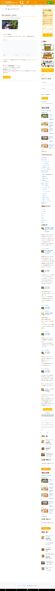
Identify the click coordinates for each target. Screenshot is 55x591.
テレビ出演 (44, 163)
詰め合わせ (43, 220)
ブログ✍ (16, 5)
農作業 (42, 180)
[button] (35, 2)
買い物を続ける (46, 469)
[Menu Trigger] (51, 4)
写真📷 (21, 5)
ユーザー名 (43, 82)
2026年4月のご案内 (51, 123)
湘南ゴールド (45, 199)
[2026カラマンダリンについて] (44, 116)
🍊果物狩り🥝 (9, 5)
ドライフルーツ (45, 191)
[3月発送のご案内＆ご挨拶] (44, 138)
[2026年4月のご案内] (44, 124)
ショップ (27, 5)
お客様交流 (43, 157)
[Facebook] (20, 1)
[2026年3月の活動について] (44, 130)
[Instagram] (20, 3)
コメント (5, 39)
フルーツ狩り (45, 165)
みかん (42, 213)
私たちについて (46, 5)
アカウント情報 (41, 2)
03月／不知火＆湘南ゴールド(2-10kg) (49, 251)
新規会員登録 (43, 101)
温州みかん (44, 197)
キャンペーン (45, 161)
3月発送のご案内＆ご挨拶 (51, 138)
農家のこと (44, 178)
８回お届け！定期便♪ (49, 313)
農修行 (43, 176)
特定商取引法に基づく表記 (32, 585)
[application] (44, 2)
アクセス (38, 5)
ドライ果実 (43, 211)
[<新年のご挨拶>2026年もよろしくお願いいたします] (44, 146)
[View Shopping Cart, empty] (27, 2)
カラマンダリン (45, 187)
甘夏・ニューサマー (46, 201)
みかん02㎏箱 (47, 352)
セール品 (43, 209)
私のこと (44, 172)
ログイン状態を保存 (46, 94)
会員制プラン (45, 167)
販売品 (42, 222)
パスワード (43, 88)
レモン (42, 215)
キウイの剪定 (45, 182)
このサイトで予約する (47, 70)
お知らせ (43, 159)
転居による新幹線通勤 (46, 174)
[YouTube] (23, 3)
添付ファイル (5, 65)
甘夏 (42, 218)
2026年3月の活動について (51, 130)
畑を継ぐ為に (43, 171)
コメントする (4, 18)
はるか (43, 193)
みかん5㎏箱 (47, 270)
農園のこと (43, 183)
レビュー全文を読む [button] (45, 248)
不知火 (43, 195)
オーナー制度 (45, 185)
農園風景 (43, 203)
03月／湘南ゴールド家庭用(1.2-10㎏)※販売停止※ (49, 229)
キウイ (43, 189)
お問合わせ (33, 5)
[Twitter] (22, 1)
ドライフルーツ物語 (45, 169)
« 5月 (47, 432)
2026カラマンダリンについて (51, 116)
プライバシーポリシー (22, 585)
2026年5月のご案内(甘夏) (46, 110)
